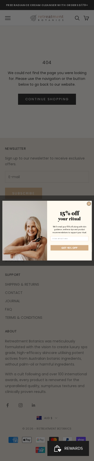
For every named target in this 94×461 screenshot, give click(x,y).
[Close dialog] (89, 203)
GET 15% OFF (69, 248)
